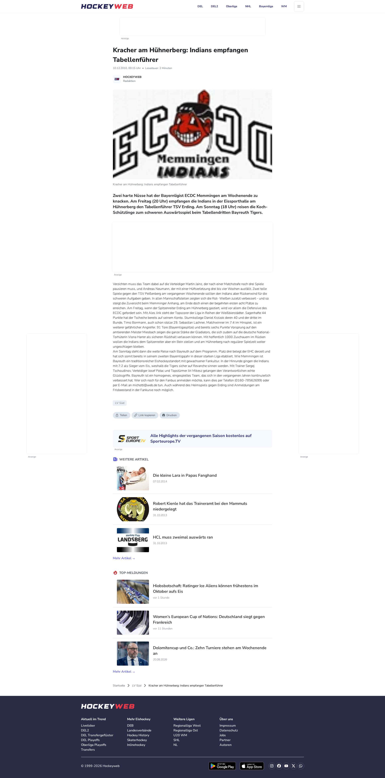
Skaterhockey (137, 740)
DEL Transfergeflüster (97, 735)
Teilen (123, 415)
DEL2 (85, 730)
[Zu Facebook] (279, 766)
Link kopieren (147, 415)
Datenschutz (229, 730)
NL (175, 745)
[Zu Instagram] (272, 766)
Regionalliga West (187, 725)
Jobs (223, 735)
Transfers (88, 749)
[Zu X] (293, 766)
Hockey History (138, 735)
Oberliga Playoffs (93, 745)
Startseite (119, 685)
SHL (176, 740)
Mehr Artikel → (124, 558)
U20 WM (180, 735)
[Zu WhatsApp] (301, 766)
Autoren (226, 745)
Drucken (171, 415)
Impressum (228, 725)
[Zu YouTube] (286, 766)
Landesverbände (139, 730)
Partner (225, 740)
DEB (130, 725)
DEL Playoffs (90, 740)
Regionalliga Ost (185, 730)
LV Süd (136, 685)
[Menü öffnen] (299, 6)
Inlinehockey (136, 745)
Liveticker (88, 725)
